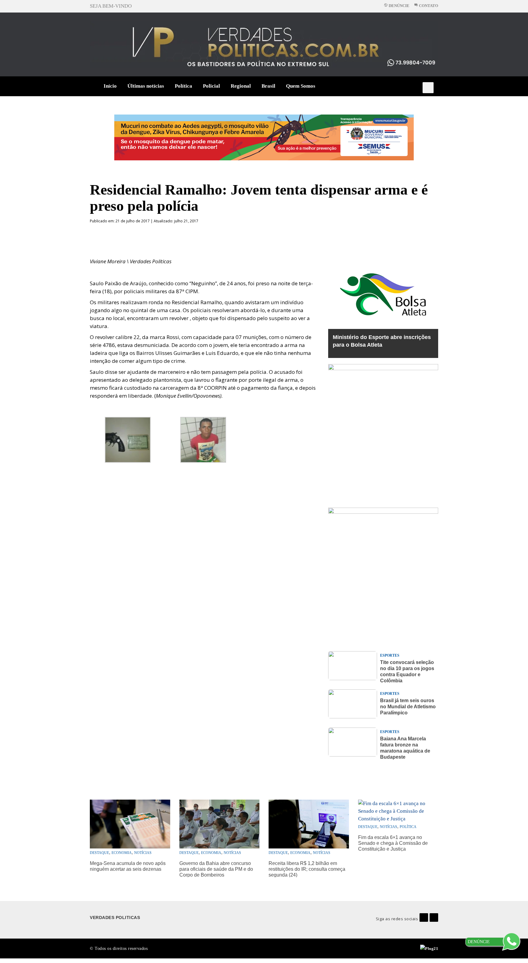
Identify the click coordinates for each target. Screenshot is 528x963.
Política (183, 86)
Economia (122, 853)
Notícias (143, 853)
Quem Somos (300, 86)
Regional (241, 86)
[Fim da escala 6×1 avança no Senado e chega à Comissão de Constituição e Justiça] (398, 810)
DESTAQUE (99, 853)
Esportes (389, 655)
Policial (211, 86)
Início (110, 86)
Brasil (268, 86)
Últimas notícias (145, 86)
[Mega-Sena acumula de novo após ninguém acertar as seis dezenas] (130, 823)
